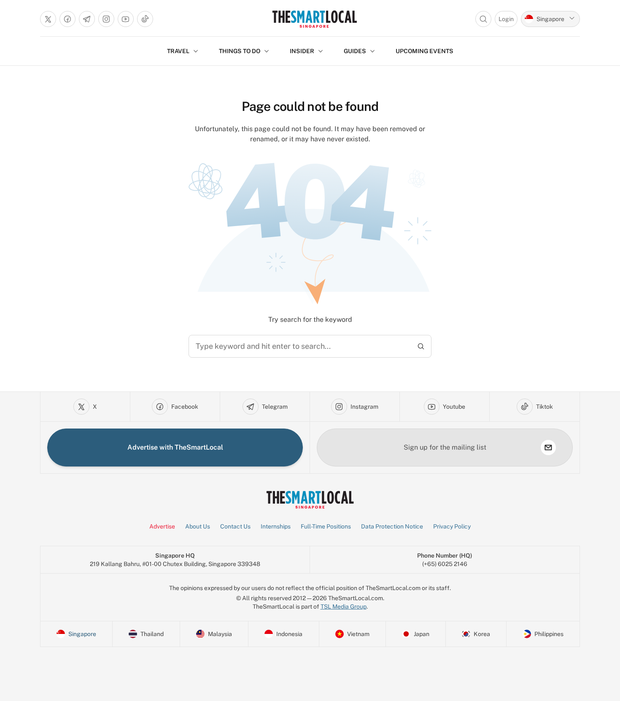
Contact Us (235, 526)
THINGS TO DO (239, 51)
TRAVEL (178, 51)
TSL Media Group (344, 606)
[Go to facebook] (67, 19)
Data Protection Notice (392, 526)
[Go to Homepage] (314, 19)
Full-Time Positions (326, 526)
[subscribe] (548, 447)
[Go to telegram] (87, 19)
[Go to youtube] (126, 19)
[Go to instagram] (106, 19)
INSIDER (302, 51)
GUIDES (355, 51)
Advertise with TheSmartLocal (175, 447)
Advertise (162, 526)
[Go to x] (48, 19)
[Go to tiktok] (145, 19)
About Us (197, 526)
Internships (276, 526)
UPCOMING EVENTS (424, 51)
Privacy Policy (452, 526)
